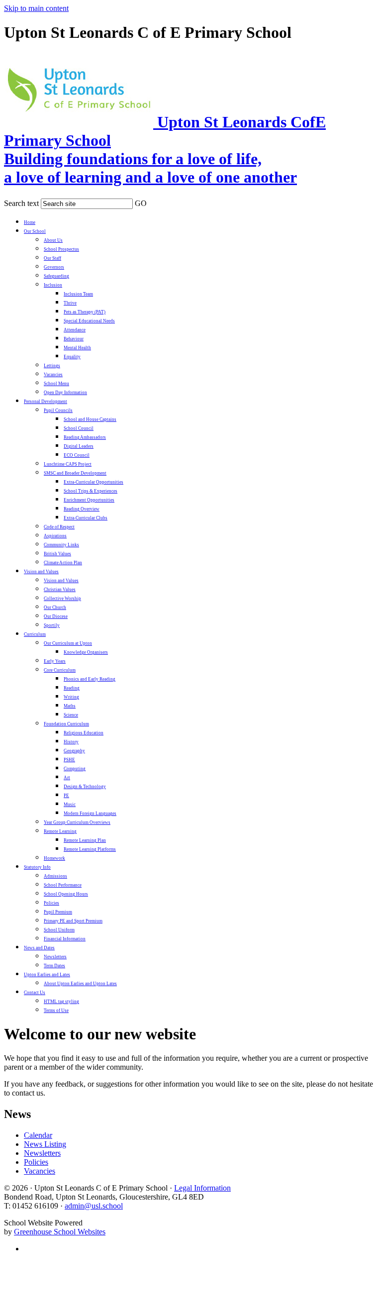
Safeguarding (56, 276)
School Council (79, 428)
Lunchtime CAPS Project (68, 464)
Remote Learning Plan (85, 840)
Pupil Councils (58, 410)
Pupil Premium (58, 912)
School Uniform (59, 929)
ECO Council (77, 455)
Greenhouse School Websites (59, 1231)
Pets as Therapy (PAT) (84, 311)
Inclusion (53, 285)
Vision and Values (41, 571)
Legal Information (202, 1188)
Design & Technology (85, 786)
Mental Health (77, 347)
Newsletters (55, 956)
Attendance (75, 329)
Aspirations (55, 535)
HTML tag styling (61, 1001)
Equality (72, 356)
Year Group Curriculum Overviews (77, 822)
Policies (51, 903)
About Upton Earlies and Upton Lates (80, 983)
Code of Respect (59, 526)
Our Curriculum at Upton (68, 643)
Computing (75, 768)
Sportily (52, 625)
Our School (35, 231)
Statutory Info (37, 867)
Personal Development (45, 401)
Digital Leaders (79, 446)
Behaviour (74, 338)
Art (67, 777)
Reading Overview (81, 508)
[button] (153, 201)
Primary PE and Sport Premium (73, 920)
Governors (54, 267)
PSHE (69, 759)
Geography (74, 750)
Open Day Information (65, 392)
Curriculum (35, 634)
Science (71, 714)
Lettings (52, 365)
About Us (53, 240)
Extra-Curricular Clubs (85, 517)
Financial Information (65, 938)
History (71, 741)
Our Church (55, 607)
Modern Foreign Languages (90, 813)
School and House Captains (90, 419)
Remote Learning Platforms (90, 849)
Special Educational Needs (89, 320)
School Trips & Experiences (90, 491)
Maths (70, 706)
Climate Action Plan (63, 562)
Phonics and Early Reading (89, 679)
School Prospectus (61, 249)
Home (29, 222)
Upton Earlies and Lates (47, 974)
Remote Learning (60, 831)
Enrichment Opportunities (89, 500)
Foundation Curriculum (66, 723)
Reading (72, 688)
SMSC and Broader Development (75, 473)
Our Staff (52, 258)
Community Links (61, 544)
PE (66, 795)
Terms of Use (56, 1010)
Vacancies (53, 374)
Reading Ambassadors (85, 437)
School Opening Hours (66, 894)
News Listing (45, 1144)
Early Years (55, 661)
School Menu (56, 383)
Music (70, 804)
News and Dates (39, 947)
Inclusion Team (78, 294)
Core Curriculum (60, 670)
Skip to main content (36, 8)
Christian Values (60, 589)
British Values (57, 553)
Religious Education (83, 732)
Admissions (55, 876)
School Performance (63, 885)
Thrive (70, 303)
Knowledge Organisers (86, 652)
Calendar (38, 1135)
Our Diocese (56, 616)
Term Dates (54, 965)
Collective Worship (62, 598)
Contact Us (34, 992)
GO (141, 203)
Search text (21, 203)
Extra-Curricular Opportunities (93, 482)
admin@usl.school (94, 1206)
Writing (71, 697)
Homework (54, 858)
